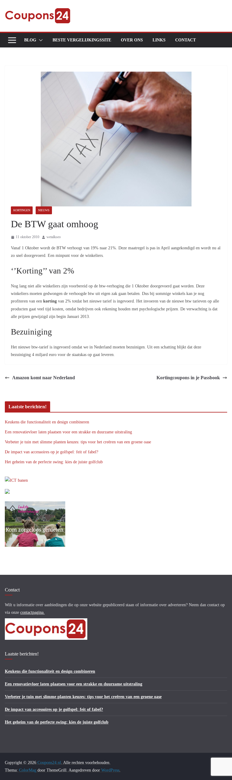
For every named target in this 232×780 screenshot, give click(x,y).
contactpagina (32, 612)
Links (159, 40)
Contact (185, 40)
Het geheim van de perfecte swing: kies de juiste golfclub (54, 462)
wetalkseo (54, 237)
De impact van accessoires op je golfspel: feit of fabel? (51, 452)
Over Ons (132, 40)
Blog (30, 40)
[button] (39, 40)
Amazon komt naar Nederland (43, 377)
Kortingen (21, 210)
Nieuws (44, 210)
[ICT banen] (16, 480)
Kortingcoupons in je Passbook (188, 377)
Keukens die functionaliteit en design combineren (47, 422)
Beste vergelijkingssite (82, 40)
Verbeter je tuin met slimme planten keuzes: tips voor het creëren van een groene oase (78, 442)
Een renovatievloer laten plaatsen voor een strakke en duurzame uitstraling (68, 432)
